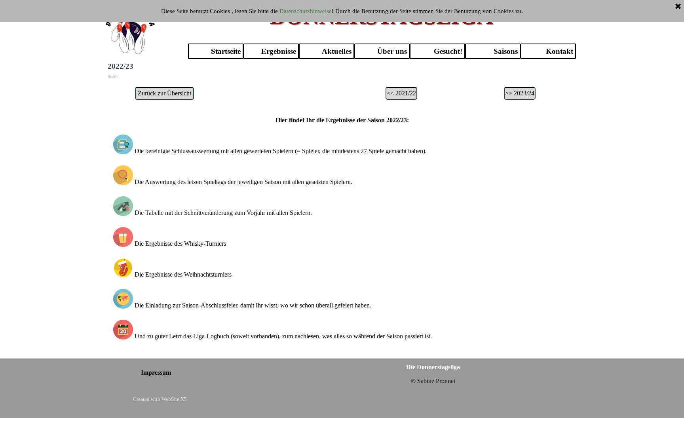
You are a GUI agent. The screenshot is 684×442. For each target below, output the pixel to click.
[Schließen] (678, 6)
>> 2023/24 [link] (519, 93)
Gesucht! (448, 51)
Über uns (392, 51)
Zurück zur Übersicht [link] (164, 93)
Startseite (226, 51)
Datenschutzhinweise (305, 11)
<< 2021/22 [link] (401, 93)
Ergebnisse (278, 51)
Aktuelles (337, 51)
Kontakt (559, 51)
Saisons (506, 51)
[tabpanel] (342, 233)
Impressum (156, 372)
